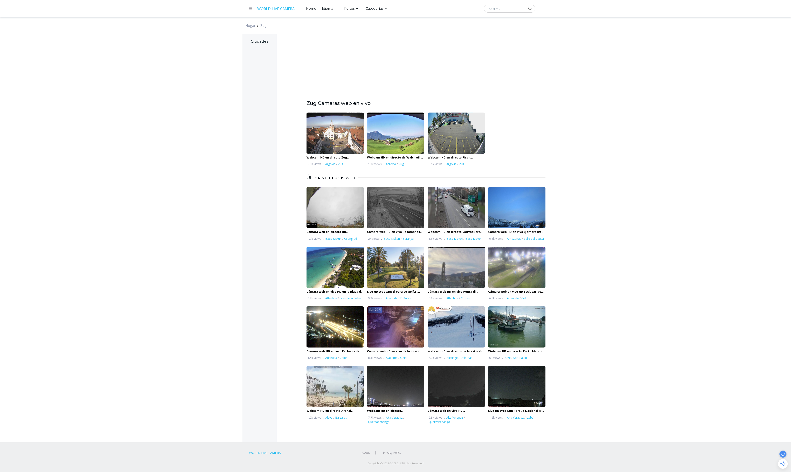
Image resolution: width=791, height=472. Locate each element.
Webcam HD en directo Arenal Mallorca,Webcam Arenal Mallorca (332, 411)
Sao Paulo (520, 358)
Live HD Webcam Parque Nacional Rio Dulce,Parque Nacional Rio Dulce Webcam (515, 411)
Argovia (330, 164)
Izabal (530, 417)
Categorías (374, 9)
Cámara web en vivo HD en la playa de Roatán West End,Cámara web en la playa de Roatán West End (335, 292)
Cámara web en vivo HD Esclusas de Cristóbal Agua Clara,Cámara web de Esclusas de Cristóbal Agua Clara (515, 292)
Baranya (408, 239)
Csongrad (350, 239)
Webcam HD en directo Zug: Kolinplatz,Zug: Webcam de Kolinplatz (335, 157)
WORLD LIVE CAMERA (276, 8)
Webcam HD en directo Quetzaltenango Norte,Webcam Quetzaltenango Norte (391, 411)
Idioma (327, 9)
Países (349, 9)
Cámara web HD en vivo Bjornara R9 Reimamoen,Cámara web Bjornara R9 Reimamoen (515, 232)
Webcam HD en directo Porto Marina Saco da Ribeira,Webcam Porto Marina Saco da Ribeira (516, 351)
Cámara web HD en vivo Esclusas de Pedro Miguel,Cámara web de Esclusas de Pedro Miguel (335, 351)
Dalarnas (466, 358)
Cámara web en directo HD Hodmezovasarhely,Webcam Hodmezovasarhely (328, 232)
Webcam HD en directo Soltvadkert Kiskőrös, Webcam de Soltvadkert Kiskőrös (454, 232)
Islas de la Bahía (350, 298)
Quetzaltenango (379, 422)
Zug (263, 25)
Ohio (403, 358)
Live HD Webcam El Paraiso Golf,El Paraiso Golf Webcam (392, 292)
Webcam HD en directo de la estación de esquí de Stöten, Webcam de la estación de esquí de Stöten (455, 351)
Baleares (341, 417)
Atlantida (331, 298)
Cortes (465, 298)
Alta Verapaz (394, 417)
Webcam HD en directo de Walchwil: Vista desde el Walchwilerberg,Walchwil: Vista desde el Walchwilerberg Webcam (395, 157)
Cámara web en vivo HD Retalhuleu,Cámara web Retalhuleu (454, 411)
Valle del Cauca (534, 239)
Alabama (392, 358)
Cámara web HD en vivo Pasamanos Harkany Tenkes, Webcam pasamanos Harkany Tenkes (395, 232)
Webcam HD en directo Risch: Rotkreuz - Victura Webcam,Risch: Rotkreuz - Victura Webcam (453, 157)
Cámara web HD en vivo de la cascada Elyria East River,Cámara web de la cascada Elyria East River (395, 351)
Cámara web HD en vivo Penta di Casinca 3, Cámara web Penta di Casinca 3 (452, 292)
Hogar (250, 25)
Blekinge (452, 358)
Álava (328, 417)
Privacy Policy (392, 452)
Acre (508, 358)
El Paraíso (406, 298)
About (366, 452)
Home (311, 9)
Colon (525, 298)
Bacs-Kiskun (333, 239)
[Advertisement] (426, 71)
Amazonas (514, 239)
